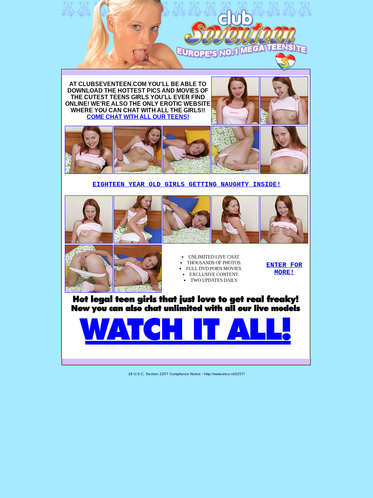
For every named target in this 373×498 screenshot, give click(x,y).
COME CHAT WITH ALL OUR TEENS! (138, 117)
